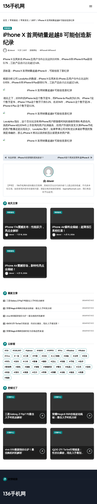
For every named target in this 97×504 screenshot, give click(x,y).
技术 (81, 361)
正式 (79, 367)
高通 (81, 372)
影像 (35, 361)
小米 (26, 361)
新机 (19, 367)
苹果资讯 (7, 28)
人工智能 (55, 356)
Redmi (82, 350)
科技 (8, 372)
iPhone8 (44, 50)
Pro (60, 350)
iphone (30, 350)
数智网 (8, 367)
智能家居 (48, 367)
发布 (17, 361)
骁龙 (72, 372)
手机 (72, 361)
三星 (26, 356)
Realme (71, 350)
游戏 (88, 367)
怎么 (54, 361)
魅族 (8, 378)
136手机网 (14, 6)
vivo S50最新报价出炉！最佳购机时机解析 (25, 316)
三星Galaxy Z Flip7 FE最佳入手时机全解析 (25, 300)
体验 (67, 356)
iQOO (40, 350)
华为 (8, 361)
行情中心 (10, 397)
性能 (63, 361)
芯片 (35, 372)
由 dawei (11, 50)
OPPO (51, 350)
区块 (85, 356)
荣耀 (54, 372)
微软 (44, 361)
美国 (26, 372)
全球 (76, 356)
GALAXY (17, 350)
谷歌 (63, 372)
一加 (17, 356)
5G (7, 350)
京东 (45, 356)
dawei (50, 181)
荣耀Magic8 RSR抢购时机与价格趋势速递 (25, 331)
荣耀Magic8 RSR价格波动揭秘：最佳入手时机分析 (29, 308)
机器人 (69, 367)
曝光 (59, 367)
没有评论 (33, 50)
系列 (17, 372)
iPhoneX (52, 50)
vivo (8, 356)
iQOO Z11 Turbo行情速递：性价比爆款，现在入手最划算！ (33, 323)
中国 (36, 356)
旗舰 (28, 367)
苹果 (44, 372)
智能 (37, 367)
